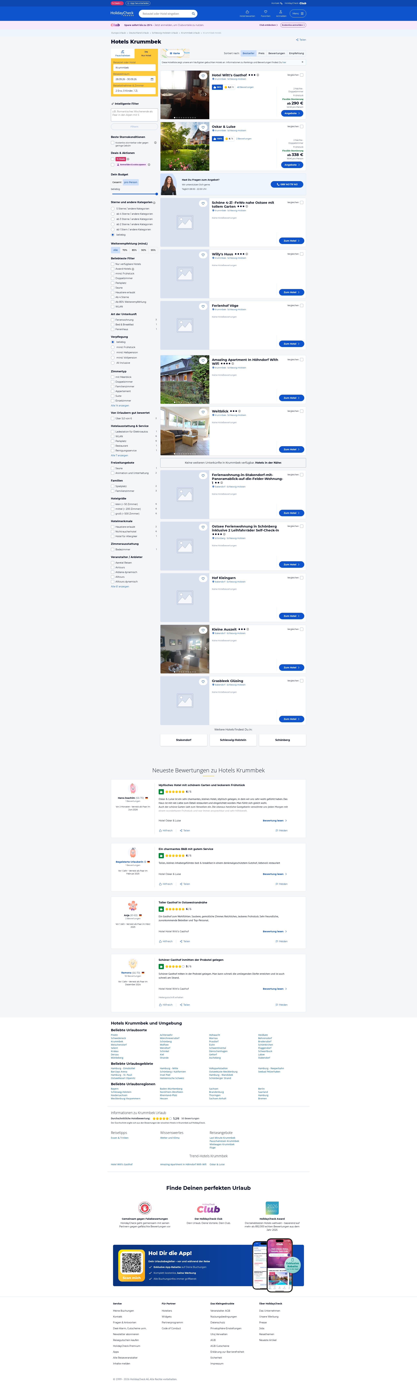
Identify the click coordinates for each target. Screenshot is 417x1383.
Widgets (167, 1316)
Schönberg (282, 740)
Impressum (216, 1363)
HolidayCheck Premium (126, 1346)
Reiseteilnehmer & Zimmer (128, 85)
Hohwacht (214, 1034)
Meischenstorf (119, 1044)
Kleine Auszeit (224, 629)
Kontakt (276, 3)
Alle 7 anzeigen (119, 455)
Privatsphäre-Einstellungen (225, 1328)
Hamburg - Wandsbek (221, 1074)
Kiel (162, 1054)
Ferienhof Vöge (225, 306)
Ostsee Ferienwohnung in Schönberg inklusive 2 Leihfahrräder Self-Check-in (245, 528)
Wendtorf (165, 1047)
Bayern (115, 1088)
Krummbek (117, 1041)
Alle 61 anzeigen (120, 586)
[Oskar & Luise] (184, 146)
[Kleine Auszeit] (184, 649)
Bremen (262, 1098)
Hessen (164, 1098)
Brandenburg (216, 1091)
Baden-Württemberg (171, 1088)
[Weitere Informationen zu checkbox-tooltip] (155, 142)
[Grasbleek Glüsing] (184, 700)
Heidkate (263, 1034)
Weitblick (220, 411)
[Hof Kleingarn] (184, 597)
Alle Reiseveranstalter (125, 1357)
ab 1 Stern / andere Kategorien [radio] (133, 229)
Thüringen (215, 1095)
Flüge (213, 1147)
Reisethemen (266, 1334)
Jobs (261, 1328)
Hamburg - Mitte (169, 1068)
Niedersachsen (119, 1095)
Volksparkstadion (218, 1068)
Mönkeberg (117, 1057)
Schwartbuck (265, 1051)
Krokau (115, 1051)
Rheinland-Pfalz (168, 1095)
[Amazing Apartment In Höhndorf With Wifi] (184, 379)
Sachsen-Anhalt (217, 1098)
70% (124, 250)
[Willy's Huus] (184, 274)
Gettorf (213, 1054)
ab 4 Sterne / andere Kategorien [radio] (134, 213)
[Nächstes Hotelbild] (205, 95)
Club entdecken (267, 25)
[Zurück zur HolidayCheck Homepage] (122, 13)
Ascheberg (215, 1057)
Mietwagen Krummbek (222, 1144)
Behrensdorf (265, 1038)
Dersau (115, 1054)
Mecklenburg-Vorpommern (125, 1098)
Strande (164, 1057)
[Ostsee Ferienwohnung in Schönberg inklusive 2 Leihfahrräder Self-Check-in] (184, 546)
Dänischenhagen (218, 1051)
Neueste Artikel (268, 1340)
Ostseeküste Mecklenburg (223, 1071)
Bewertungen (276, 53)
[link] (247, 14)
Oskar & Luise (224, 127)
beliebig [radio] (121, 234)
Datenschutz (217, 1322)
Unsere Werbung (269, 1316)
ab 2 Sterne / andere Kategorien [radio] (134, 224)
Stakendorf (183, 740)
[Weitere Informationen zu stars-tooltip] (153, 202)
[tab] (123, 53)
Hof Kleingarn (224, 578)
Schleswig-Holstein (233, 740)
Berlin (261, 1088)
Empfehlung (296, 53)
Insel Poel (165, 1074)
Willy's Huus (222, 254)
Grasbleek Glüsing (227, 681)
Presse (263, 1322)
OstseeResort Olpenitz (123, 1078)
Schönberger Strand (220, 1078)
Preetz (114, 1034)
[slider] (156, 194)
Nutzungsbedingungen (223, 1316)
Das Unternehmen (269, 1310)
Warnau (213, 1038)
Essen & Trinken (120, 1137)
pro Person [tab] (130, 182)
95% (153, 250)
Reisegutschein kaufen (126, 1340)
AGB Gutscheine (219, 1346)
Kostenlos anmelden (292, 25)
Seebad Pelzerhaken (269, 1071)
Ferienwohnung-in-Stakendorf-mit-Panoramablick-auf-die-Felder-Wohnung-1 (247, 479)
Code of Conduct (171, 1328)
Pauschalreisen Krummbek (224, 1141)
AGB (213, 1340)
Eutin (212, 1044)
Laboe (261, 1054)
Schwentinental (217, 1047)
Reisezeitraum (121, 74)
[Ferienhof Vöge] (184, 325)
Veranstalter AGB (220, 1310)
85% (134, 250)
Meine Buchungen (123, 1310)
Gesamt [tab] (117, 182)
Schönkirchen (265, 1044)
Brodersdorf (264, 1041)
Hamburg (263, 1095)
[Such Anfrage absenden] (193, 14)
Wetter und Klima (170, 1137)
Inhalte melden (121, 1363)
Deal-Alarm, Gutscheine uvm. (129, 1328)
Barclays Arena (119, 1071)
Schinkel (164, 1051)
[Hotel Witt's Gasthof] (184, 95)
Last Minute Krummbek (222, 1137)
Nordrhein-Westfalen (171, 1091)
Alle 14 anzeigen (120, 405)
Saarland (263, 1091)
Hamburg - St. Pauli (121, 1074)
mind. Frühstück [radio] (125, 347)
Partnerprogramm (172, 1322)
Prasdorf (213, 1041)
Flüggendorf (264, 1047)
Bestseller (248, 53)
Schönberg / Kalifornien (173, 1071)
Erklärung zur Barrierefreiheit (227, 1351)
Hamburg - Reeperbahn (271, 1068)
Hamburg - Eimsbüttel (123, 1068)
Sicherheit (216, 1357)
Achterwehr (166, 1034)
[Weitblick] (184, 431)
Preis (261, 53)
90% (143, 250)
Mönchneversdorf (169, 1038)
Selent (114, 1047)
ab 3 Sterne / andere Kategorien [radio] (134, 219)
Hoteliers (167, 1310)
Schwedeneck (118, 1038)
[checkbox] (134, 144)
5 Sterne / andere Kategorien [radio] (132, 208)
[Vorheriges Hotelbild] (164, 95)
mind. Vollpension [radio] (126, 357)
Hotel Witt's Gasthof (229, 75)
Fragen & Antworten (124, 1322)
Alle (115, 250)
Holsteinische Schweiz (172, 1078)
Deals (116, 3)
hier (284, 62)
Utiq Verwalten (218, 1334)
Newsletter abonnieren (126, 1334)
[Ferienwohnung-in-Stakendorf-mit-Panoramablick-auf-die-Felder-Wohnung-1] (184, 494)
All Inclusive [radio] (123, 362)
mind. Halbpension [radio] (127, 352)
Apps (116, 1351)
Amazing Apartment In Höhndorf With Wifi (183, 1164)
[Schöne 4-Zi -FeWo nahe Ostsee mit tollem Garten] (184, 222)
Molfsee (164, 1044)
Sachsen (213, 1088)
